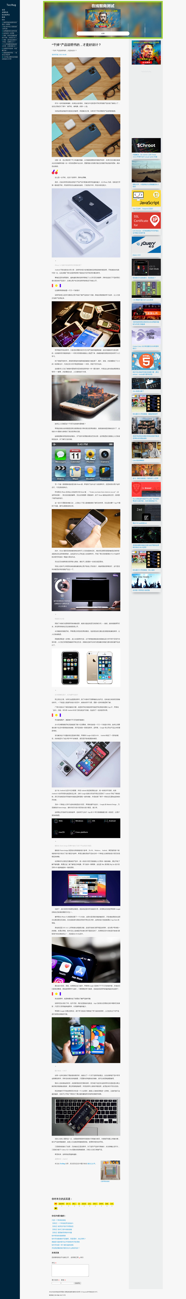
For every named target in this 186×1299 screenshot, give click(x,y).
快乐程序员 (6, 15)
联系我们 (51, 1295)
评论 (54, 1263)
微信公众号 (91, 1163)
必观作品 (5, 12)
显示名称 (55, 1280)
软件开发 (55, 54)
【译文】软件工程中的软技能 (62, 1229)
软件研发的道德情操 (59, 1235)
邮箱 (63, 1280)
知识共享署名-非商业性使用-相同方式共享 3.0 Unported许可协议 (74, 1292)
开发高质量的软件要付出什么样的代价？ (66, 1248)
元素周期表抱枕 (105, 1181)
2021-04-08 (62, 54)
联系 (3, 17)
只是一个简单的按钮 (59, 1220)
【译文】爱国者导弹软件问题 (62, 1232)
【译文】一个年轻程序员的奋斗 (62, 1223)
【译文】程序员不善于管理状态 (62, 1226)
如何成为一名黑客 (8, 33)
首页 (3, 10)
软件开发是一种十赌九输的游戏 (62, 1245)
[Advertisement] (86, 1195)
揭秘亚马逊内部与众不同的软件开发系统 (66, 1242)
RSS (3, 20)
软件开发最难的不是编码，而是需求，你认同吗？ (69, 1239)
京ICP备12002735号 (60, 1295)
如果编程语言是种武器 (10, 31)
